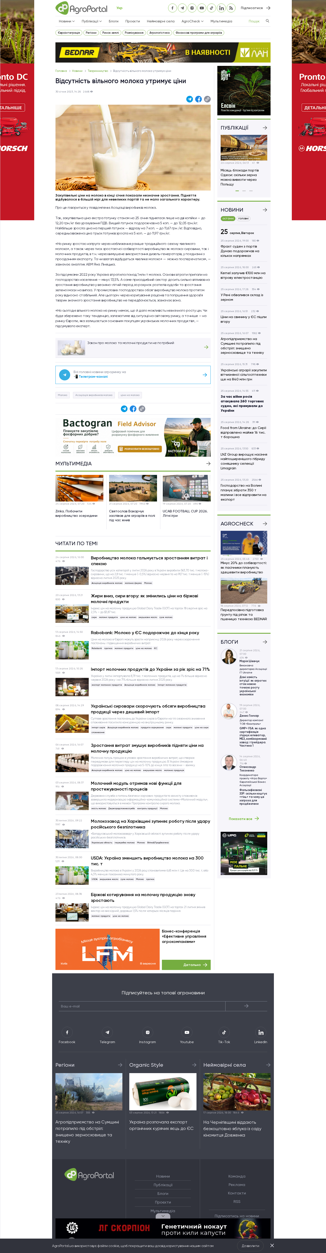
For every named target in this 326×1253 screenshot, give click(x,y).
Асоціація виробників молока (93, 395)
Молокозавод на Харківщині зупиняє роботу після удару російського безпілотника (150, 824)
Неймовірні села (161, 21)
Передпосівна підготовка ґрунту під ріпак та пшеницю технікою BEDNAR (244, 614)
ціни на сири (201, 727)
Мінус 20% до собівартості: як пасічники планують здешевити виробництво (244, 567)
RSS (237, 1202)
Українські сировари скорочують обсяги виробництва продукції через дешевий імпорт (148, 708)
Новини (77, 71)
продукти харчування (152, 727)
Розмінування (134, 32)
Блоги (113, 21)
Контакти (237, 1193)
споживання (98, 732)
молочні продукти (108, 617)
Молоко (62, 395)
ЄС (155, 648)
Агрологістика (159, 32)
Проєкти (133, 21)
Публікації (163, 1185)
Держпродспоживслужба (121, 808)
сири (94, 617)
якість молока (99, 808)
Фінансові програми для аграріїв (199, 32)
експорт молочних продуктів (107, 685)
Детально (192, 965)
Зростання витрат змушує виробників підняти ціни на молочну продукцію (147, 748)
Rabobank (97, 648)
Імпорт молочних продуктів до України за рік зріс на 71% (150, 669)
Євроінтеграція (69, 32)
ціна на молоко (133, 770)
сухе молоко (165, 617)
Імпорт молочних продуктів (172, 685)
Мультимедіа (221, 21)
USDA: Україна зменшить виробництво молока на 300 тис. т (147, 860)
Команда (236, 1176)
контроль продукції (147, 808)
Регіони (91, 32)
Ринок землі (110, 32)
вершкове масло (148, 617)
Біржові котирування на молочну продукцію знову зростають (143, 897)
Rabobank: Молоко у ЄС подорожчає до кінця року (145, 632)
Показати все (240, 819)
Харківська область (102, 842)
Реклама (237, 1185)
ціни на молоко (130, 395)
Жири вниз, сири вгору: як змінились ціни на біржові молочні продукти (144, 598)
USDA (94, 879)
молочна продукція (174, 770)
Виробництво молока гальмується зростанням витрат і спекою (149, 560)
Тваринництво (98, 71)
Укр (119, 8)
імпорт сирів (98, 727)
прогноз (108, 648)
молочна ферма (133, 583)
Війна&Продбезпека (158, 842)
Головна (61, 71)
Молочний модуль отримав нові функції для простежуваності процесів (136, 786)
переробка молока (125, 842)
